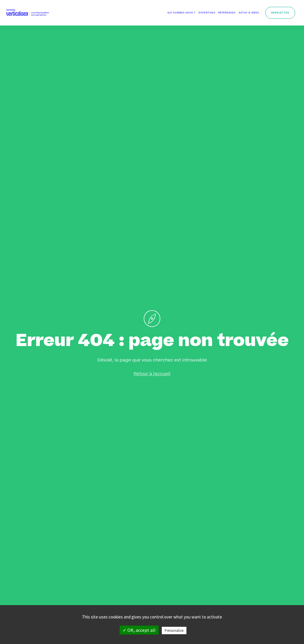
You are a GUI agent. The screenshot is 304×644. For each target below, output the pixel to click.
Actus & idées (249, 13)
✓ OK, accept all (139, 630)
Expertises (207, 13)
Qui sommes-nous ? (181, 13)
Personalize (174, 630)
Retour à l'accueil (152, 374)
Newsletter (280, 13)
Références (227, 13)
